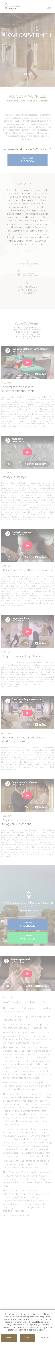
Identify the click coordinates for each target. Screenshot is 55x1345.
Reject (27, 1338)
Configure (45, 1338)
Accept (9, 1338)
